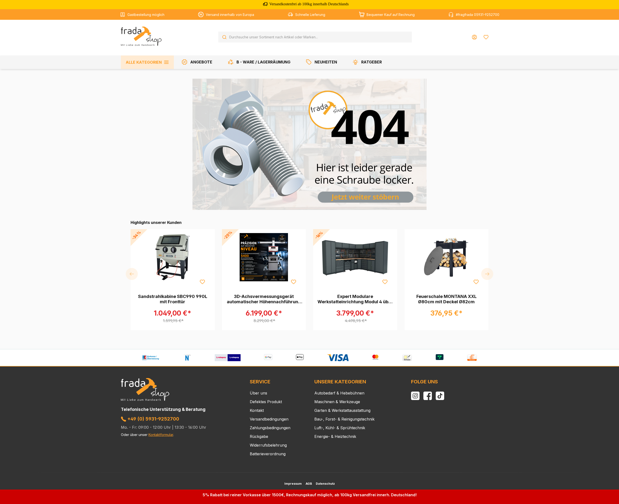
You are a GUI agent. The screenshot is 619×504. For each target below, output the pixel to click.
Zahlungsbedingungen (270, 427)
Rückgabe (259, 436)
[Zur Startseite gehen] (141, 36)
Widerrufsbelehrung (268, 445)
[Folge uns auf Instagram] (415, 396)
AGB (309, 483)
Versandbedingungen (269, 419)
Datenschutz (325, 483)
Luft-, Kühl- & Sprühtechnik (339, 427)
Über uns (258, 393)
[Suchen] (224, 37)
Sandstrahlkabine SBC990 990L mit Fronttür (172, 299)
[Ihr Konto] (474, 37)
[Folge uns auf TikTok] (440, 396)
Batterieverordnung (268, 453)
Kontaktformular (160, 435)
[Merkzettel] (486, 37)
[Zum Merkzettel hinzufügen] (202, 281)
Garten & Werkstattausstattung (342, 410)
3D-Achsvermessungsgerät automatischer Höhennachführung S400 (264, 299)
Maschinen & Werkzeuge (337, 401)
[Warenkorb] (495, 35)
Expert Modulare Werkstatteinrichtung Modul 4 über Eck (355, 299)
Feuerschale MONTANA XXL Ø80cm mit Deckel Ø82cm (446, 299)
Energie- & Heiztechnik (335, 436)
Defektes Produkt (266, 401)
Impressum (293, 483)
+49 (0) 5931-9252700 (152, 419)
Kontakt (257, 410)
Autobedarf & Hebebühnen (339, 393)
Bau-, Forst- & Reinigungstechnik (344, 419)
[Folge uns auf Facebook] (427, 396)
